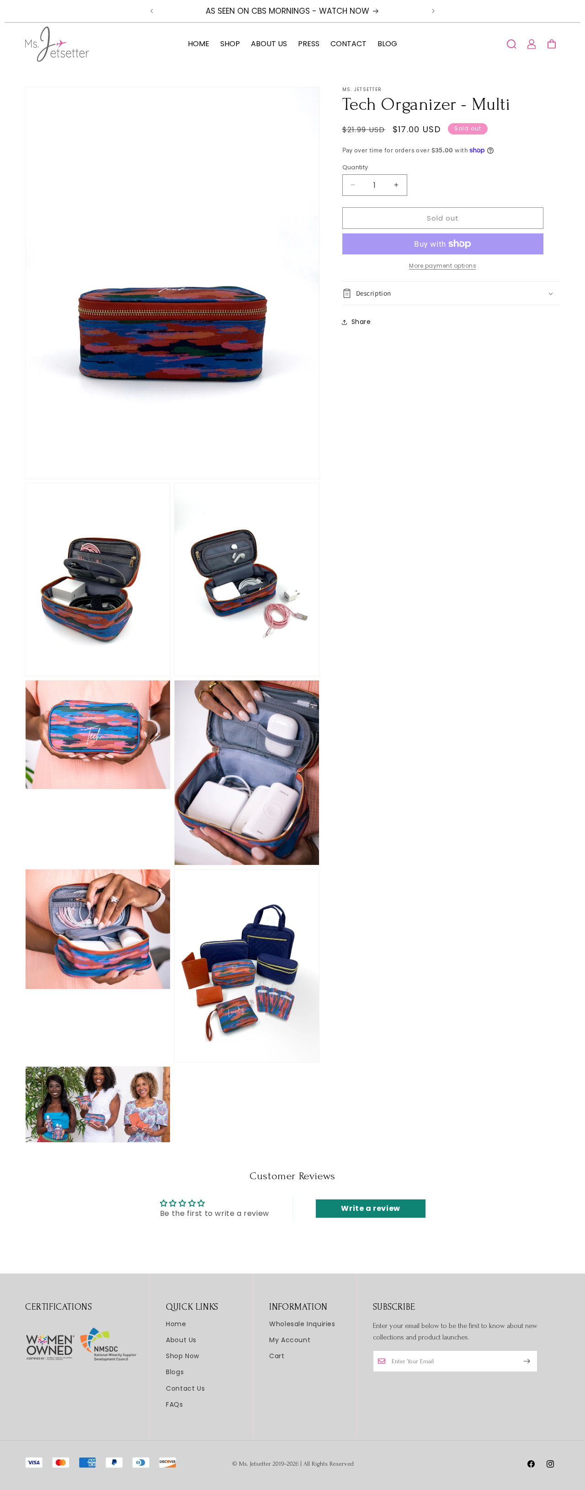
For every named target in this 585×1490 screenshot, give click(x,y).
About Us (181, 1339)
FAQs (174, 1404)
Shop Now (182, 1355)
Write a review (370, 1208)
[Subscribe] (527, 1361)
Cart (276, 1355)
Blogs (175, 1372)
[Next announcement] (433, 11)
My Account (289, 1339)
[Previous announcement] (152, 11)
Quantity (355, 166)
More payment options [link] (442, 266)
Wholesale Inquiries (302, 1323)
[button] (511, 44)
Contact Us (185, 1388)
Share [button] (361, 321)
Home (176, 1323)
